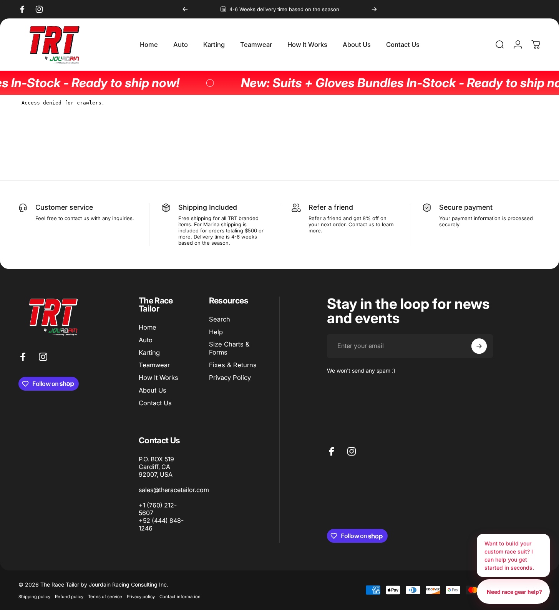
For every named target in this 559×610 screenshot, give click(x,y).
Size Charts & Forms (229, 348)
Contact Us (155, 403)
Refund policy (69, 596)
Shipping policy (34, 596)
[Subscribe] (479, 346)
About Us (152, 390)
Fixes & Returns (233, 365)
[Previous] (185, 9)
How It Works (158, 377)
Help (216, 332)
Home (147, 327)
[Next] (374, 9)
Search (219, 319)
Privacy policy (141, 596)
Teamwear (154, 365)
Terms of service (105, 596)
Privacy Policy (230, 377)
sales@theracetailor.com (174, 490)
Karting (149, 352)
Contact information (180, 596)
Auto (146, 340)
